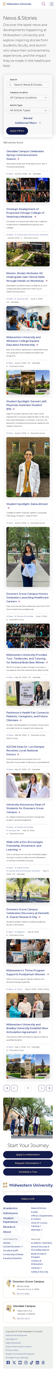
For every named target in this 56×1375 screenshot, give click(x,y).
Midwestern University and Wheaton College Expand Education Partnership (23, 341)
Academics (10, 1208)
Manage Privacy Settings (17, 1357)
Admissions (10, 1213)
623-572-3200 (23, 1318)
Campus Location (19, 92)
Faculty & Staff (10, 1250)
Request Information (27, 1163)
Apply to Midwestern (28, 1154)
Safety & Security (39, 1272)
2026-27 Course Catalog (39, 1224)
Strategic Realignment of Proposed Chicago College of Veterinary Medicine (25, 213)
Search (13, 79)
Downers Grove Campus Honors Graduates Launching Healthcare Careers (27, 597)
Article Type (16, 105)
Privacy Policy (12, 1350)
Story (10, 433)
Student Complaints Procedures (20, 1354)
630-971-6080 (23, 1294)
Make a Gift (28, 1198)
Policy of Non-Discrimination (19, 1346)
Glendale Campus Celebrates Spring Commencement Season (25, 155)
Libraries (35, 1268)
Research (21, 932)
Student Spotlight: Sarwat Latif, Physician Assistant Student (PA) (26, 405)
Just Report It (12, 1339)
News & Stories (38, 1208)
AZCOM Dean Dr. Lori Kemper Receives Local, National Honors (25, 750)
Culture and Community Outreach (32, 234)
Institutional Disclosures (16, 1335)
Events (34, 1212)
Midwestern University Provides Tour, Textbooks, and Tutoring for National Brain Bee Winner (26, 658)
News (10, 174)
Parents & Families (25, 616)
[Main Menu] (52, 4)
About (7, 1231)
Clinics (19, 989)
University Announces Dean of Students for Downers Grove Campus (25, 808)
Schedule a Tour (28, 1171)
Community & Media (13, 1254)
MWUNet (35, 1230)
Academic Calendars (41, 1243)
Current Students (11, 1246)
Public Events (23, 868)
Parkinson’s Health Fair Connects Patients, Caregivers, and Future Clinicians (27, 716)
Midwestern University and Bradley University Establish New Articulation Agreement (27, 1028)
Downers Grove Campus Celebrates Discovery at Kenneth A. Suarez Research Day (27, 913)
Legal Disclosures (13, 1343)
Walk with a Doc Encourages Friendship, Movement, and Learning (24, 846)
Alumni (6, 1243)
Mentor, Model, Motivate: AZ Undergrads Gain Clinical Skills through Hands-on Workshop (25, 277)
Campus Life (22, 299)
